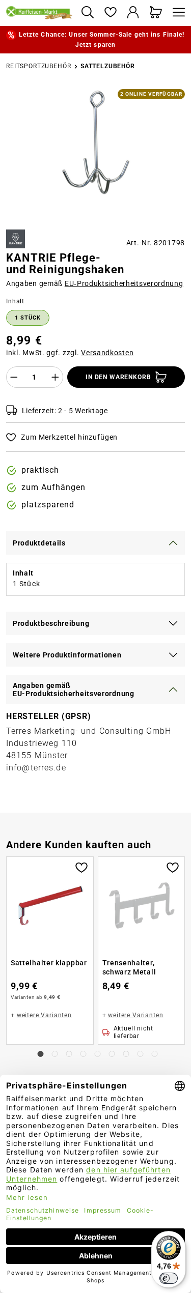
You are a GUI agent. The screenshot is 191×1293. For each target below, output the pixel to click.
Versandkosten (107, 353)
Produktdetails (39, 543)
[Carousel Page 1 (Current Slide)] (41, 1054)
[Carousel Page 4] (83, 1054)
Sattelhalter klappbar (49, 963)
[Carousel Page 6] (112, 1054)
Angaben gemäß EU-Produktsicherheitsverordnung (73, 689)
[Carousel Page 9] (155, 1054)
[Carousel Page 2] (55, 1054)
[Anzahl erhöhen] (55, 377)
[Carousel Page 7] (126, 1054)
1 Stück (28, 317)
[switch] (168, 1278)
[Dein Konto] (133, 13)
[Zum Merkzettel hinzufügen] (81, 866)
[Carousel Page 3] (69, 1054)
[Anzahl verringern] (13, 377)
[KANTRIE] (15, 238)
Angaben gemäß (94, 283)
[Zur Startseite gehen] (39, 12)
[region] (95, 155)
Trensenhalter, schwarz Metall (129, 967)
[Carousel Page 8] (141, 1054)
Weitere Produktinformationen (67, 655)
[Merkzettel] (110, 13)
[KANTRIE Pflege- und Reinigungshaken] (95, 142)
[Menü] (176, 13)
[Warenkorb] (156, 13)
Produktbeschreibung (51, 623)
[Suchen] (87, 13)
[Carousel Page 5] (98, 1054)
